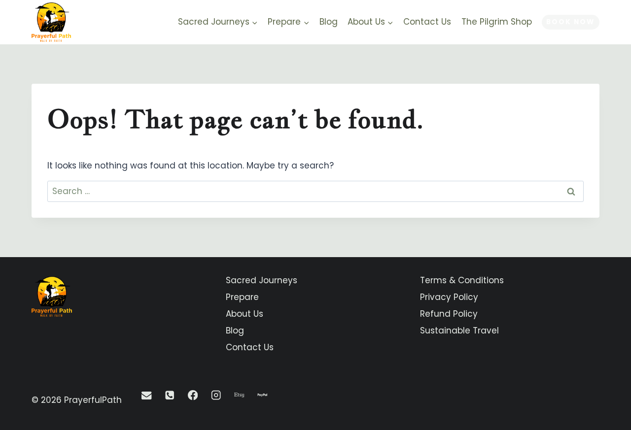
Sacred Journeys (261, 280)
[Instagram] (216, 395)
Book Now (570, 22)
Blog (328, 22)
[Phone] (170, 395)
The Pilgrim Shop (496, 22)
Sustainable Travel (459, 330)
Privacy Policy (449, 297)
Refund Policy (449, 314)
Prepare (242, 297)
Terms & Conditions (462, 280)
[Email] (147, 395)
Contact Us (427, 22)
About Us (244, 314)
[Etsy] (239, 395)
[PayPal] (262, 395)
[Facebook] (193, 395)
